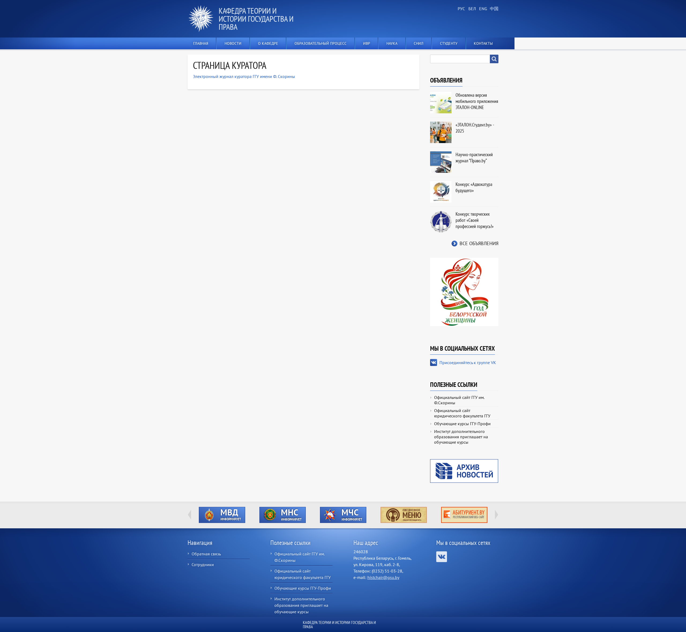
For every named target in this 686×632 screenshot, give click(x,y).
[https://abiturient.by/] (464, 515)
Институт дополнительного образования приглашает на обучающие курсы (461, 437)
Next (496, 515)
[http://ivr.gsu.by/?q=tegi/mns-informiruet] (282, 515)
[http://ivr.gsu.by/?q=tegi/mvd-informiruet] (222, 515)
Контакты (483, 43)
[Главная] (203, 18)
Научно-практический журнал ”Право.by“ (474, 157)
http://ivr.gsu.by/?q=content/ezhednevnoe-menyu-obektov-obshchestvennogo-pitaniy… (404, 515)
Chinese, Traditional (493, 9)
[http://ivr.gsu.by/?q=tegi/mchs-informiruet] (343, 515)
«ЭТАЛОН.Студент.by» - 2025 (475, 128)
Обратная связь (206, 553)
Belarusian (471, 9)
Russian (461, 9)
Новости (233, 43)
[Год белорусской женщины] (464, 291)
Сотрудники (203, 564)
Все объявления (479, 243)
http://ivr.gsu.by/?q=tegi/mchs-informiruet (343, 515)
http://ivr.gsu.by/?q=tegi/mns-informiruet (282, 515)
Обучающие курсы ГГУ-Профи (462, 423)
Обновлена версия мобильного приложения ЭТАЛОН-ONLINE (477, 101)
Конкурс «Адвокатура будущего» (474, 187)
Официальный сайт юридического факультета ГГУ (462, 413)
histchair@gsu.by (383, 577)
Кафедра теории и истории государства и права (256, 18)
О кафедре (268, 43)
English (482, 9)
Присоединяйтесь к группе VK (467, 362)
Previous (189, 515)
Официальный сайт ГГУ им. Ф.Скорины (459, 400)
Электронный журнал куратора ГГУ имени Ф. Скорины (244, 76)
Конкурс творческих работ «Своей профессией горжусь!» (475, 220)
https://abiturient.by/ (464, 515)
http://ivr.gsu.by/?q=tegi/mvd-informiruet (222, 515)
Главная (200, 43)
